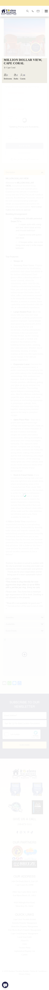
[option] (24, 3)
